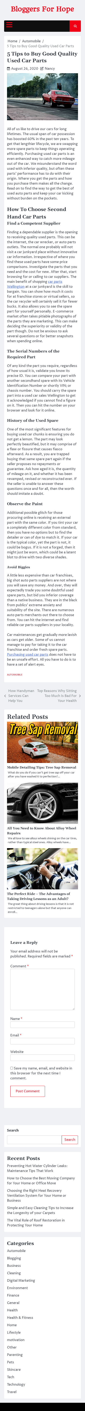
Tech (10, 1377)
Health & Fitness (20, 1318)
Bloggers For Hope (42, 9)
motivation (16, 1340)
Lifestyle (14, 1332)
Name (16, 1019)
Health (12, 1310)
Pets (10, 1362)
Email (15, 1035)
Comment (19, 966)
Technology (16, 1384)
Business (14, 1266)
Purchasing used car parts (27, 654)
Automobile (14, 674)
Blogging (14, 1258)
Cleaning (14, 1273)
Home (12, 1325)
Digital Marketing (21, 1280)
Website (17, 1052)
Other (12, 1347)
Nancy (50, 68)
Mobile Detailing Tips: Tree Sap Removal (41, 767)
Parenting (15, 1355)
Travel (12, 1392)
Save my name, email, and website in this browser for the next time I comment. (41, 1073)
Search (13, 1130)
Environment (17, 1288)
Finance (13, 1295)
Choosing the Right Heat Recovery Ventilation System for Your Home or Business (36, 1195)
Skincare (14, 1369)
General (13, 1303)
